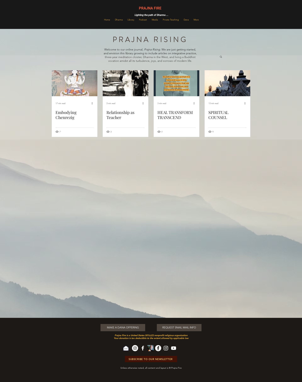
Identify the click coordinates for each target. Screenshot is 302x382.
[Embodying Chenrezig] (74, 83)
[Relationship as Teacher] (125, 83)
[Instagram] (135, 348)
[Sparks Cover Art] (150, 348)
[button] (119, 19)
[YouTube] (174, 348)
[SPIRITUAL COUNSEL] (227, 83)
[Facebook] (143, 348)
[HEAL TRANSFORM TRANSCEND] (176, 83)
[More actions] (93, 103)
